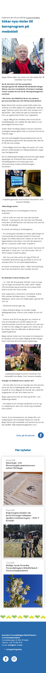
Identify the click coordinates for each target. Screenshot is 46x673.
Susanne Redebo (33, 18)
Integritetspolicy (14, 649)
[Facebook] (40, 436)
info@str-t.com (15, 645)
